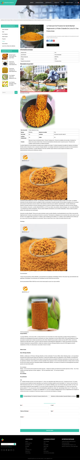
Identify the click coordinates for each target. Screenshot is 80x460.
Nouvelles (57, 2)
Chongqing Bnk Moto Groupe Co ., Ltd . (69, 444)
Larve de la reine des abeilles (8, 46)
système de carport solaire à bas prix (68, 441)
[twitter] (6, 450)
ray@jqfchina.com (49, 458)
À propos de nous (39, 2)
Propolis (4, 38)
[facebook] (2, 450)
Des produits (48, 2)
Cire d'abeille (5, 34)
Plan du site (27, 451)
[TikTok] (13, 450)
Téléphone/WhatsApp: (24, 411)
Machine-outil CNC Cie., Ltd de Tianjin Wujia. (70, 446)
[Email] (14, 444)
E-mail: (52, 405)
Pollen (11, 20)
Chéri (3, 31)
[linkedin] (4, 450)
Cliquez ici (10, 446)
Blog (62, 2)
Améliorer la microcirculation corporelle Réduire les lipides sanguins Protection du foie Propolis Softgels (61, 396)
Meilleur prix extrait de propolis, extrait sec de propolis (37, 396)
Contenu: (22, 416)
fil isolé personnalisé (65, 443)
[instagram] (11, 450)
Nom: (21, 405)
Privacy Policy (27, 452)
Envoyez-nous (54, 45)
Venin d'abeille (5, 29)
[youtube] (9, 450)
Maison (31, 2)
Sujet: (52, 411)
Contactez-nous (69, 2)
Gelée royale (5, 36)
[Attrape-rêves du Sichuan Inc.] (7, 439)
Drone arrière (5, 43)
